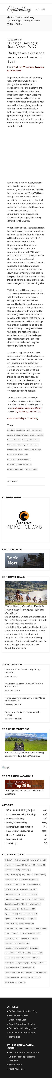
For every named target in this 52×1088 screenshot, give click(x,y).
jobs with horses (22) (23, 953)
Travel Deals (15, 1064)
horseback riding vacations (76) (17, 948)
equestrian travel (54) (29, 894)
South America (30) (12, 968)
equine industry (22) (12, 909)
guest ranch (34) (11, 924)
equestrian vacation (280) (14, 899)
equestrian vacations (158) (14, 904)
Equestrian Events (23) (28, 889)
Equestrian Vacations (30, 445)
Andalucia (11, 430)
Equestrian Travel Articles (26, 831)
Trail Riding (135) (41, 972)
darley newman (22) (23, 870)
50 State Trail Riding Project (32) (17, 860)
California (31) (30, 865)
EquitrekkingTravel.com (27, 411)
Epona (37, 440)
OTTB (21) (35, 958)
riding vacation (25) (39, 963)
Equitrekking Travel (14, 450)
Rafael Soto (27, 464)
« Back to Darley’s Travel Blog (22, 418)
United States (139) (12, 977)
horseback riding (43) (29, 938)
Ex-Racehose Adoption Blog (23, 1011)
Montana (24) (10, 958)
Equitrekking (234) (28, 909)
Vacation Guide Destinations (24, 1052)
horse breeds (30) (11, 928)
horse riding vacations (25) (30, 933)
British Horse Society (34, 430)
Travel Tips (26, 843)
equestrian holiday (14, 445)
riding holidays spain (15, 469)
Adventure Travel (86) (38, 860)
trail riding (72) (27, 972)
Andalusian (20, 430)
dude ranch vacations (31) (15, 884)
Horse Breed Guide (26, 835)
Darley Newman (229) (13, 875)
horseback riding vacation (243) (17, 943)
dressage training (36, 435)
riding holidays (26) (22, 963)
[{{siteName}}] (19, 9)
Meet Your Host (26, 839)
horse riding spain (14, 464)
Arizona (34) (9, 865)
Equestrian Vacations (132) (35, 899)
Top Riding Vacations (29, 756)
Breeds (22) (19, 865)
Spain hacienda (31, 469)
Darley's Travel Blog (26, 822)
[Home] (8, 17)
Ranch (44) (9, 963)
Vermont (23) (36, 977)
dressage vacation (14, 440)
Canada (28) (41, 865)
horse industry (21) (12, 933)
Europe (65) (32, 919)
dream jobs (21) (40, 875)
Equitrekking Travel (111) (28, 914)
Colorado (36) (9, 870)
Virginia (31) (9, 982)
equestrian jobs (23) (12, 894)
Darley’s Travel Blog (23, 17)
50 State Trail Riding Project (26, 810)
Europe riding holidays (32, 450)
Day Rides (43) (27, 875)
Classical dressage (14, 435)
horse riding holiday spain (17, 455)
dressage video (27, 440)
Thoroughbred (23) (27, 968)
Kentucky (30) (37, 953)
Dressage (25, 435)
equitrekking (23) (11, 914)
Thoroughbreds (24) (12, 972)
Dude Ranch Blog (26, 818)
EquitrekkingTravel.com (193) (16, 919)
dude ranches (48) (33, 884)
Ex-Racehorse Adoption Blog (26, 814)
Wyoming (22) (20, 982)
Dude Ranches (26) (12, 889)
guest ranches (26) (26, 924)
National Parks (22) (23, 958)
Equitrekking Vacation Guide (26, 408)
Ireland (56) (9, 953)
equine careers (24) (33, 904)
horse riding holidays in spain (19, 459)
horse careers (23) (25, 928)
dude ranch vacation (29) (29, 879)
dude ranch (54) (11, 879)
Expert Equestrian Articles (26, 826)
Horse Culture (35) (40, 928)
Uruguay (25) (25, 977)
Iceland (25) (34, 948)
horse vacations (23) (12, 938)
